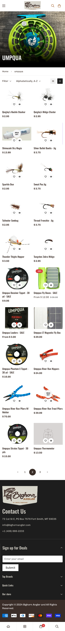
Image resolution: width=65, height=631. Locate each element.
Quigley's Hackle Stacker (13, 112)
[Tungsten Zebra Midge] (48, 242)
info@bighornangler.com (16, 525)
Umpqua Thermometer (44, 448)
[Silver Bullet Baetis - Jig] (48, 134)
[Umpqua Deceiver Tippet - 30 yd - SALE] (16, 278)
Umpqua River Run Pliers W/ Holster (15, 410)
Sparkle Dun (8, 184)
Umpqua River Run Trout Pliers (48, 408)
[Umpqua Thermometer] (48, 434)
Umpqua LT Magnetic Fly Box (47, 332)
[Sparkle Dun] (16, 170)
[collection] (24, 626)
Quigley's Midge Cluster (45, 112)
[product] (8, 626)
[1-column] (53, 81)
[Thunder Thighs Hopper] (16, 242)
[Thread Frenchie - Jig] (48, 206)
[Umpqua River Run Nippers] (48, 354)
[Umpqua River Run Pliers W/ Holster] (16, 394)
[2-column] (60, 81)
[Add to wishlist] (14, 104)
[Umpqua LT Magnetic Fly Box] (48, 318)
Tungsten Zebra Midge (44, 256)
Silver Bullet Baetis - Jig (45, 148)
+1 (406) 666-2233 (13, 531)
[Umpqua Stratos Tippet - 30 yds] (16, 434)
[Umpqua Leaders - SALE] (16, 318)
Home (5, 71)
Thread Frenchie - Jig (44, 220)
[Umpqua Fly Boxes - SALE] (48, 278)
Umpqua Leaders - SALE (13, 332)
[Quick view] (19, 104)
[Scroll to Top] (60, 615)
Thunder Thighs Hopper (13, 256)
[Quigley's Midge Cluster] (48, 97)
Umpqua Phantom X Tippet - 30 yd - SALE (15, 370)
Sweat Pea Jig (40, 184)
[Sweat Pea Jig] (48, 170)
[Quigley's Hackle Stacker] (16, 97)
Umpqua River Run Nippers (46, 369)
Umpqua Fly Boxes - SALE (45, 293)
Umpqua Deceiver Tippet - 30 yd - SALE (16, 294)
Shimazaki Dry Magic (12, 148)
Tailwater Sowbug (10, 220)
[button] (59, 5)
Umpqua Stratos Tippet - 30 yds (15, 450)
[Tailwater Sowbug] (16, 206)
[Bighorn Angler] (32, 5)
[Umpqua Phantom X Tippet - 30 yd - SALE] (16, 354)
